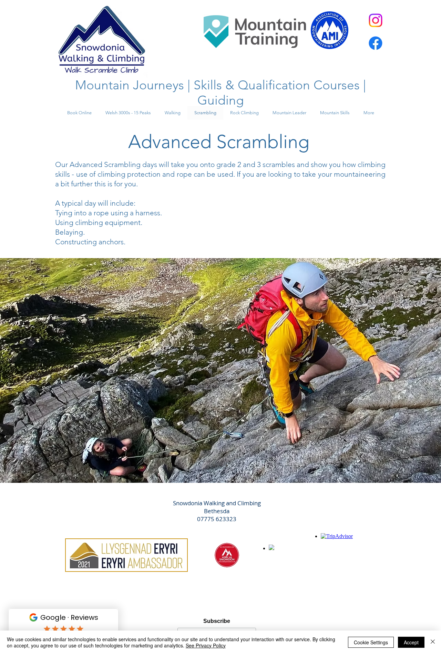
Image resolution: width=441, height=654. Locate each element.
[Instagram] (375, 20)
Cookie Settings (371, 642)
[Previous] (37, 370)
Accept (411, 642)
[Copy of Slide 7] (220, 466)
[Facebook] (375, 43)
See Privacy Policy (206, 645)
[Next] (403, 370)
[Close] (433, 642)
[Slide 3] (214, 466)
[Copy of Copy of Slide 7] (227, 466)
